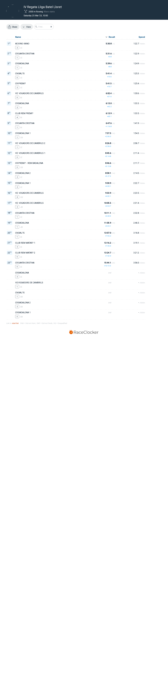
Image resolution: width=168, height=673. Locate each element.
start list (15, 323)
